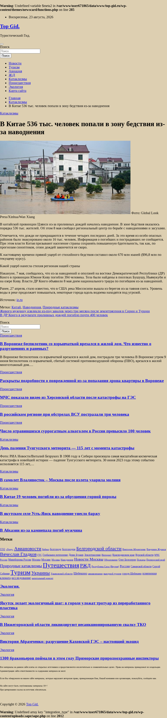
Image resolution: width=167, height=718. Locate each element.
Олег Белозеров (127, 559)
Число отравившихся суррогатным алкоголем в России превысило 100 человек (75, 431)
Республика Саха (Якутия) (105, 566)
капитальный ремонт (42, 578)
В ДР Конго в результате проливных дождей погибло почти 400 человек (54, 315)
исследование (21, 578)
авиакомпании (95, 573)
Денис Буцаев (76, 555)
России (125, 566)
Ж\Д (12, 75)
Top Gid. (10, 26)
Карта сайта (17, 91)
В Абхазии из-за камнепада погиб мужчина (41, 530)
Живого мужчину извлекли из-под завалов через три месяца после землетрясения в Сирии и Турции (75, 311)
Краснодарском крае (123, 555)
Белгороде (55, 549)
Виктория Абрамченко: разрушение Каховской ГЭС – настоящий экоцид (69, 641)
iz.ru (20, 300)
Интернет (107, 555)
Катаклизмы (18, 79)
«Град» (9, 549)
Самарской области (141, 566)
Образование (111, 560)
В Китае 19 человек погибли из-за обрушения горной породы (58, 496)
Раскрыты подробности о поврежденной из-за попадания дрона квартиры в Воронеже (82, 380)
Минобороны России (19, 559)
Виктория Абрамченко (134, 549)
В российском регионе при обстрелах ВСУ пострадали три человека (64, 414)
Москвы (56, 560)
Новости (15, 63)
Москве (46, 559)
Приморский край (155, 560)
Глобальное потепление (55, 555)
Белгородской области (99, 548)
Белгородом (68, 549)
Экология (16, 87)
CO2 (2, 549)
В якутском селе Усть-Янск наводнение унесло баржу (50, 513)
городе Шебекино (132, 573)
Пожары (141, 560)
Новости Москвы (88, 559)
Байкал (45, 549)
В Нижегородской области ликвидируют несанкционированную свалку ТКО (73, 624)
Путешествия (61, 565)
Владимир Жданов (156, 549)
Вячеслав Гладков (18, 554)
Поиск (5, 47)
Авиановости (27, 548)
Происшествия (20, 83)
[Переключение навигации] (1, 44)
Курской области (144, 555)
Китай (16, 307)
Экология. (10, 586)
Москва (36, 559)
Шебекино (80, 573)
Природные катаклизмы (60, 307)
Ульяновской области (62, 573)
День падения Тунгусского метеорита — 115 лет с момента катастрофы (67, 448)
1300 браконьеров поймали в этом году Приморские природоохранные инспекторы (79, 658)
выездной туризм (112, 573)
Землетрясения (92, 555)
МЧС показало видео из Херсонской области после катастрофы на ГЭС (68, 397)
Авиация (15, 71)
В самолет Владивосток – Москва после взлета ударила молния (60, 480)
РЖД (85, 565)
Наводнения (32, 307)
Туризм (14, 67)
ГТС (39, 555)
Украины (40, 573)
